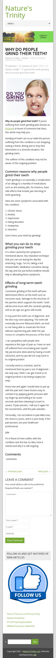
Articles (8, 69)
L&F (34, 654)
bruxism (9, 128)
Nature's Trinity (18, 11)
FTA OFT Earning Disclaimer (19, 622)
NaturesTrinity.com (31, 651)
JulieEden (12, 66)
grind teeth (29, 69)
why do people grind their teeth (20, 72)
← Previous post (13, 471)
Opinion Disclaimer (16, 618)
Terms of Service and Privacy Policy (23, 613)
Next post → (44, 471)
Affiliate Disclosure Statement (21, 626)
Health (16, 69)
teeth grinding (42, 69)
